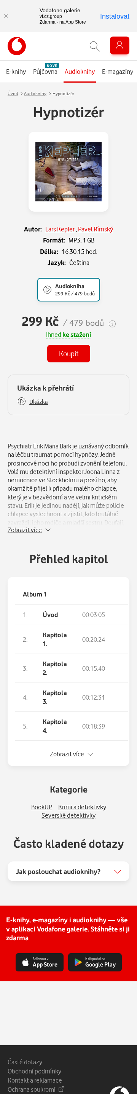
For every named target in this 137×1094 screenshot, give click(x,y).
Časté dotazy (25, 1062)
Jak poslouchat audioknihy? (58, 871)
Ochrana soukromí (32, 1089)
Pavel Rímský (95, 229)
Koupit (68, 353)
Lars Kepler (60, 229)
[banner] (17, 46)
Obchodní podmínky (34, 1071)
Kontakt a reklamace (35, 1080)
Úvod (13, 93)
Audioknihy (35, 93)
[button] (32, 402)
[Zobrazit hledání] (95, 46)
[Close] (5, 16)
